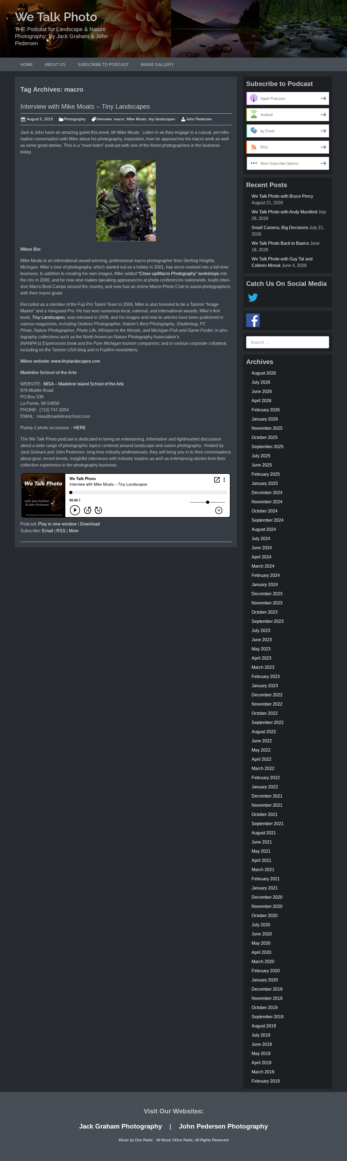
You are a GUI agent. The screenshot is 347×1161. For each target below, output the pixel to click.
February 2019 (266, 1081)
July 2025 (261, 456)
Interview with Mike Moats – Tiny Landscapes (85, 106)
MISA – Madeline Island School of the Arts (83, 384)
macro (119, 119)
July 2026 (261, 382)
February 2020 (266, 970)
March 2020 (263, 961)
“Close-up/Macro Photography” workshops (178, 273)
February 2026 (266, 410)
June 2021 (262, 842)
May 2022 (261, 750)
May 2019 (261, 1053)
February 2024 (266, 575)
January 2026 (265, 419)
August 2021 (264, 833)
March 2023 (263, 667)
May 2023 (261, 649)
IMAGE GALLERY (157, 64)
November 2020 (267, 906)
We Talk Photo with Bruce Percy (282, 196)
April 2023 (261, 658)
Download (90, 524)
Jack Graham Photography (120, 1126)
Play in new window (57, 524)
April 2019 (261, 1062)
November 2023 (267, 603)
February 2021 (266, 878)
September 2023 (268, 621)
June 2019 (262, 1044)
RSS (61, 530)
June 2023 (262, 639)
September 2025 (268, 446)
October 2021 (265, 814)
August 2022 (264, 731)
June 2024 (262, 547)
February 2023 (266, 676)
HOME (26, 64)
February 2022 (266, 777)
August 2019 (264, 1026)
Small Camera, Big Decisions (280, 227)
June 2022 (262, 741)
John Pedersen (199, 119)
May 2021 (261, 851)
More (74, 530)
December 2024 (267, 492)
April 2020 (261, 952)
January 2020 (265, 980)
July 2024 (261, 538)
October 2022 (265, 713)
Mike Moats (136, 119)
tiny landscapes (162, 119)
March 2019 (263, 1072)
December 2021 (267, 796)
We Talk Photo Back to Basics (280, 243)
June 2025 (262, 465)
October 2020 (265, 915)
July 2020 (261, 924)
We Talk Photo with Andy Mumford (284, 212)
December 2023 (267, 593)
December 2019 (267, 989)
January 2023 (265, 685)
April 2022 (261, 759)
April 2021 (261, 860)
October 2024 (265, 511)
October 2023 (265, 612)
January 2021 (265, 888)
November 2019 (267, 998)
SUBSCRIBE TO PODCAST (103, 64)
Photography (75, 119)
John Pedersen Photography (223, 1126)
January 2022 (265, 787)
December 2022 (267, 695)
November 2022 (267, 704)
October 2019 (265, 1007)
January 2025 (265, 483)
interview (104, 119)
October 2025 (265, 437)
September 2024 (268, 520)
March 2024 (263, 566)
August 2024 (264, 529)
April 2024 (261, 557)
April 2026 (261, 400)
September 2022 (268, 722)
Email (47, 530)
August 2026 (264, 373)
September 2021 (268, 823)
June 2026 (262, 391)
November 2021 (267, 805)
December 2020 (267, 897)
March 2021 (263, 869)
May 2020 (261, 943)
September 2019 (268, 1016)
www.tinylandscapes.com (75, 361)
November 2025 (267, 428)
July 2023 (261, 630)
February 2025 (266, 474)
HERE (79, 427)
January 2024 (265, 584)
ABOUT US (55, 64)
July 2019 (261, 1035)
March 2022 (263, 768)
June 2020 (262, 934)
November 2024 (267, 502)
